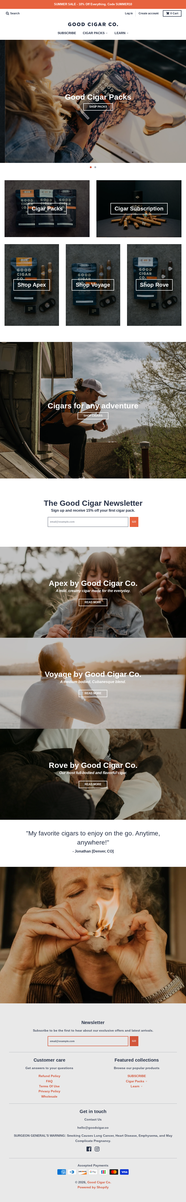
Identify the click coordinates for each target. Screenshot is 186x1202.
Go (134, 521)
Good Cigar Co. (99, 1182)
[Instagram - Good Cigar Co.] (97, 1149)
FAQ (49, 1081)
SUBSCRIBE (136, 1076)
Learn (135, 1086)
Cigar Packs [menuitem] (94, 33)
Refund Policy (49, 1076)
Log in (129, 13)
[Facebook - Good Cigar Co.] (89, 1149)
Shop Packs (93, 106)
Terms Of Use (49, 1086)
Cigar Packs (135, 1081)
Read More (93, 602)
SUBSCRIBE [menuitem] (67, 33)
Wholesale (49, 1096)
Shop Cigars (93, 415)
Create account (149, 13)
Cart (174, 13)
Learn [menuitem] (120, 33)
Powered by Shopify (93, 1187)
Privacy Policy (49, 1091)
